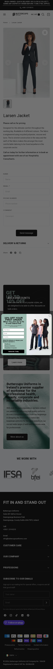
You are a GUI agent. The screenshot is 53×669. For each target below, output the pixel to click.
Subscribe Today (13, 351)
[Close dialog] (50, 315)
